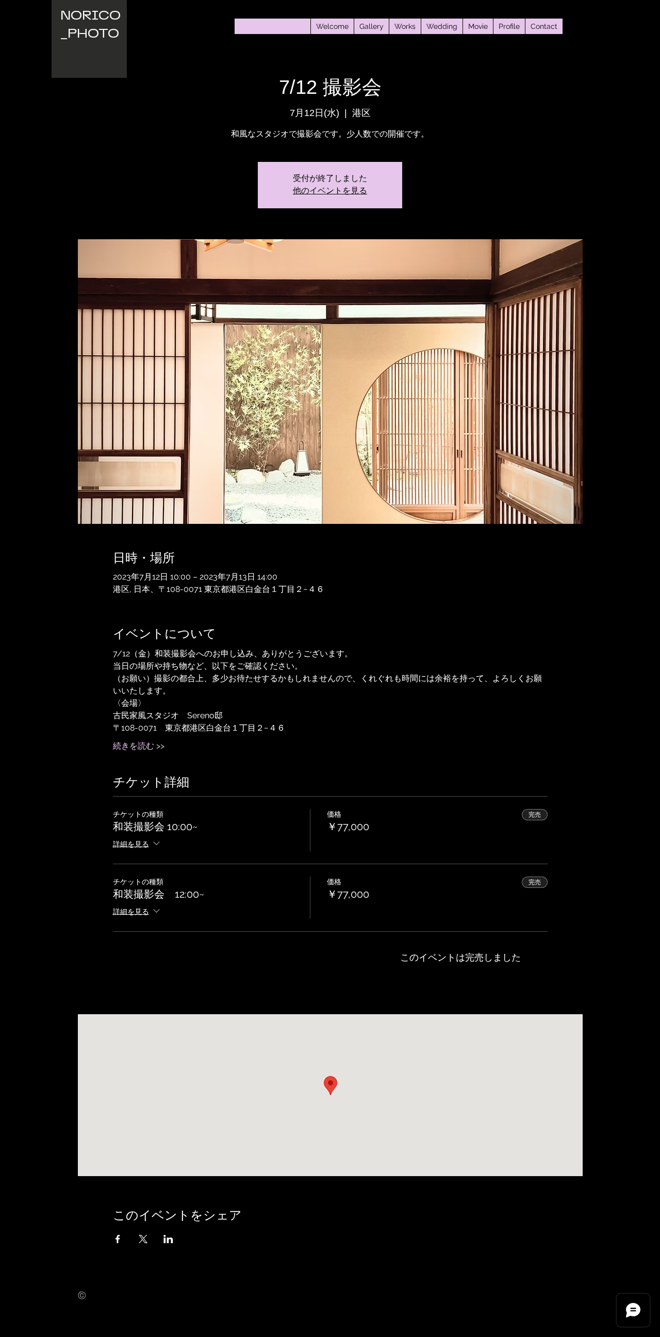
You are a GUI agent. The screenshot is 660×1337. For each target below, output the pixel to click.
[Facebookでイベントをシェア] (118, 1239)
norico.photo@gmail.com (117, 1303)
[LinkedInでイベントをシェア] (168, 1239)
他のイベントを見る (330, 191)
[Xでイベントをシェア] (143, 1239)
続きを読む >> (138, 746)
